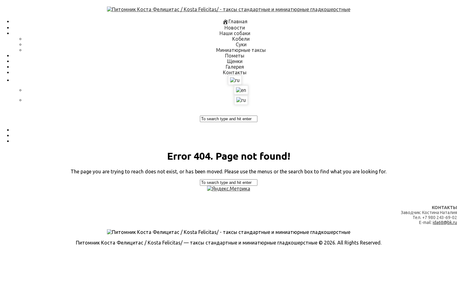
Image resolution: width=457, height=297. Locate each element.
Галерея (235, 67)
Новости (234, 27)
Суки (241, 44)
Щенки (234, 61)
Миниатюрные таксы (241, 50)
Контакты (235, 72)
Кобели (241, 39)
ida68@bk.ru (445, 222)
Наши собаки (234, 33)
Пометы (234, 55)
